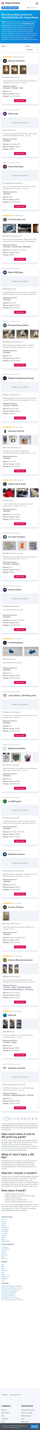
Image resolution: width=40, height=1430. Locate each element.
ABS (2, 1266)
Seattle (3, 1237)
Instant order (20, 100)
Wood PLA (4, 1270)
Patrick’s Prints (14, 590)
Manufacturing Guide (27, 1410)
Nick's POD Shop (15, 272)
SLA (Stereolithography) (8, 1294)
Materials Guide (26, 1416)
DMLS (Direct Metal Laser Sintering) (12, 1288)
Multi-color (4, 1255)
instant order (21, 1194)
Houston (4, 1224)
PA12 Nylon (4, 1278)
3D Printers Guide (26, 1413)
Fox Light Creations (16, 537)
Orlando (3, 1235)
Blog (2, 1416)
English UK (17, 1395)
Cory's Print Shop (15, 167)
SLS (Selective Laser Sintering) (10, 1290)
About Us (4, 1410)
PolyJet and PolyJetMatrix (9, 1292)
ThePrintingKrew (15, 643)
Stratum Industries (16, 61)
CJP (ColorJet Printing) (8, 1296)
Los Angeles (5, 1229)
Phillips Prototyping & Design (21, 378)
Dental (3, 1253)
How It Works (5, 1413)
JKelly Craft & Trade (17, 484)
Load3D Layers (14, 801)
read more (24, 83)
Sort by (27, 46)
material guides (15, 1208)
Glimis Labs (13, 114)
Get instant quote (11, 8)
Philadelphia (5, 1227)
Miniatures (4, 1259)
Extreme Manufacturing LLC (20, 960)
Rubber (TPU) (5, 1276)
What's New (25, 1421)
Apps (23, 1419)
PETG (3, 1280)
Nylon (3, 1268)
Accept (34, 1427)
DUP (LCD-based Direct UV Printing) (12, 1300)
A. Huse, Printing (15, 907)
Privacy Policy (25, 1427)
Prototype (4, 1247)
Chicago (3, 1222)
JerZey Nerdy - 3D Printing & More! (23, 695)
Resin (3, 1274)
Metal (3, 1257)
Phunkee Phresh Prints (18, 325)
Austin (3, 1239)
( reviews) (20, 57)
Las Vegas (4, 1233)
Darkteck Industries (17, 1068)
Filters (3, 46)
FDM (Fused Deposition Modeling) (11, 1286)
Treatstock (10, 3)
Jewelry (3, 1251)
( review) (18, 639)
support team (8, 1204)
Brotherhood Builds (16, 748)
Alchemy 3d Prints (16, 431)
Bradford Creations (16, 854)
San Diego (4, 1231)
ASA (2, 1272)
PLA (2, 1264)
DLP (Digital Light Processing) (10, 1298)
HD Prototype (5, 1249)
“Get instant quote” (9, 1148)
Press (3, 1421)
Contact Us (4, 1419)
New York (4, 1220)
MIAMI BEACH (5, 1241)
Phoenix (3, 1226)
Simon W (12, 1015)
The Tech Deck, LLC (16, 219)
